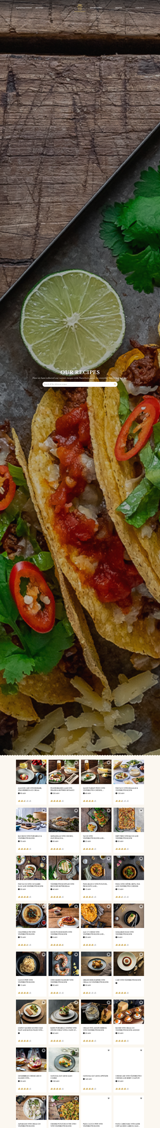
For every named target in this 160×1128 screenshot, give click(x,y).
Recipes (39, 8)
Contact (140, 8)
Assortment (96, 8)
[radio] (19, 801)
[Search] (115, 384)
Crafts (118, 8)
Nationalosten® (24, 8)
